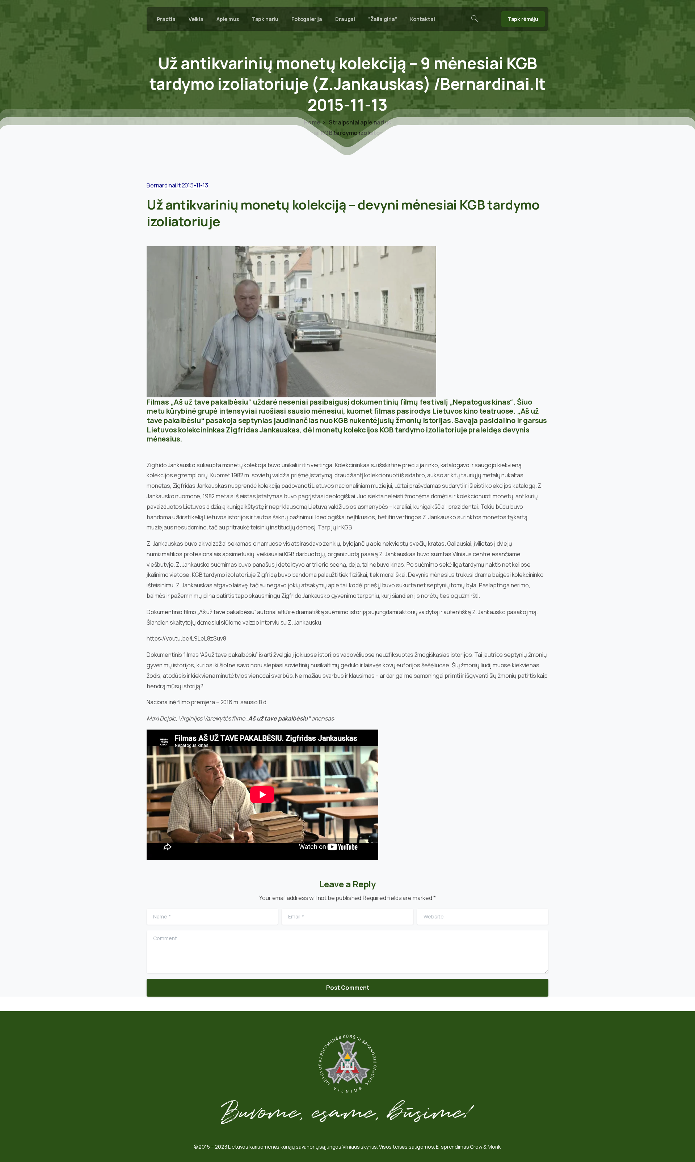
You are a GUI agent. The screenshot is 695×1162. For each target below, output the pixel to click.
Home (312, 122)
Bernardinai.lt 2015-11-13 (177, 185)
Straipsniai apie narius (359, 122)
